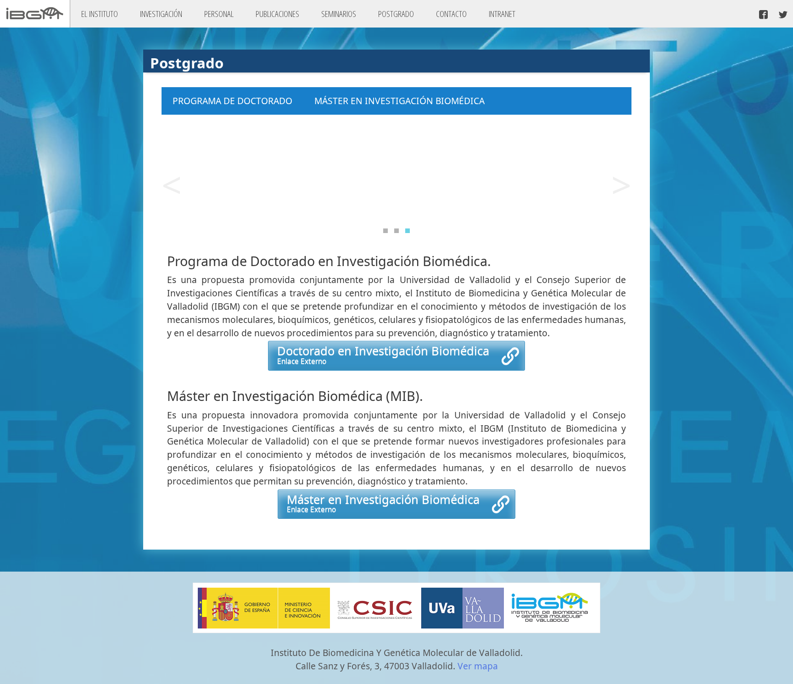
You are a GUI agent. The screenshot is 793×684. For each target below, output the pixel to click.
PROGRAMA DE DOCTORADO (232, 101)
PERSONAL (219, 13)
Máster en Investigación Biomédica (383, 502)
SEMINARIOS (338, 13)
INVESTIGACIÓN (161, 13)
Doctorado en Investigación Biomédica (383, 354)
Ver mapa (478, 666)
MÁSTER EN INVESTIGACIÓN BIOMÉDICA (399, 101)
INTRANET (502, 13)
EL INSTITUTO (99, 13)
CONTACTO (451, 13)
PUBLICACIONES (277, 13)
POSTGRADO (396, 13)
